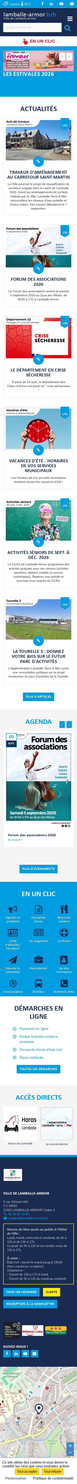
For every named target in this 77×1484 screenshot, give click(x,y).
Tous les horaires (21, 1292)
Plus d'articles (38, 697)
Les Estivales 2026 (28, 74)
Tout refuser (53, 1471)
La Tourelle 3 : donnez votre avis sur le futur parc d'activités (38, 656)
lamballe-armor (29, 16)
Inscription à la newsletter (30, 1304)
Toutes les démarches (38, 1069)
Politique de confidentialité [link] (53, 1478)
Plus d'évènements (38, 869)
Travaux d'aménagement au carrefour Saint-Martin (38, 175)
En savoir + (15, 840)
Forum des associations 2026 (38, 282)
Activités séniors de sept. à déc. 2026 (38, 555)
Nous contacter (31, 1057)
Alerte (51, 1292)
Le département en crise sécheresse (38, 373)
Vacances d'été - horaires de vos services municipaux (38, 466)
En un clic (42, 41)
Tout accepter (27, 1471)
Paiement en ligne (34, 1029)
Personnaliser (16, 1478)
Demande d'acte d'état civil (41, 1050)
